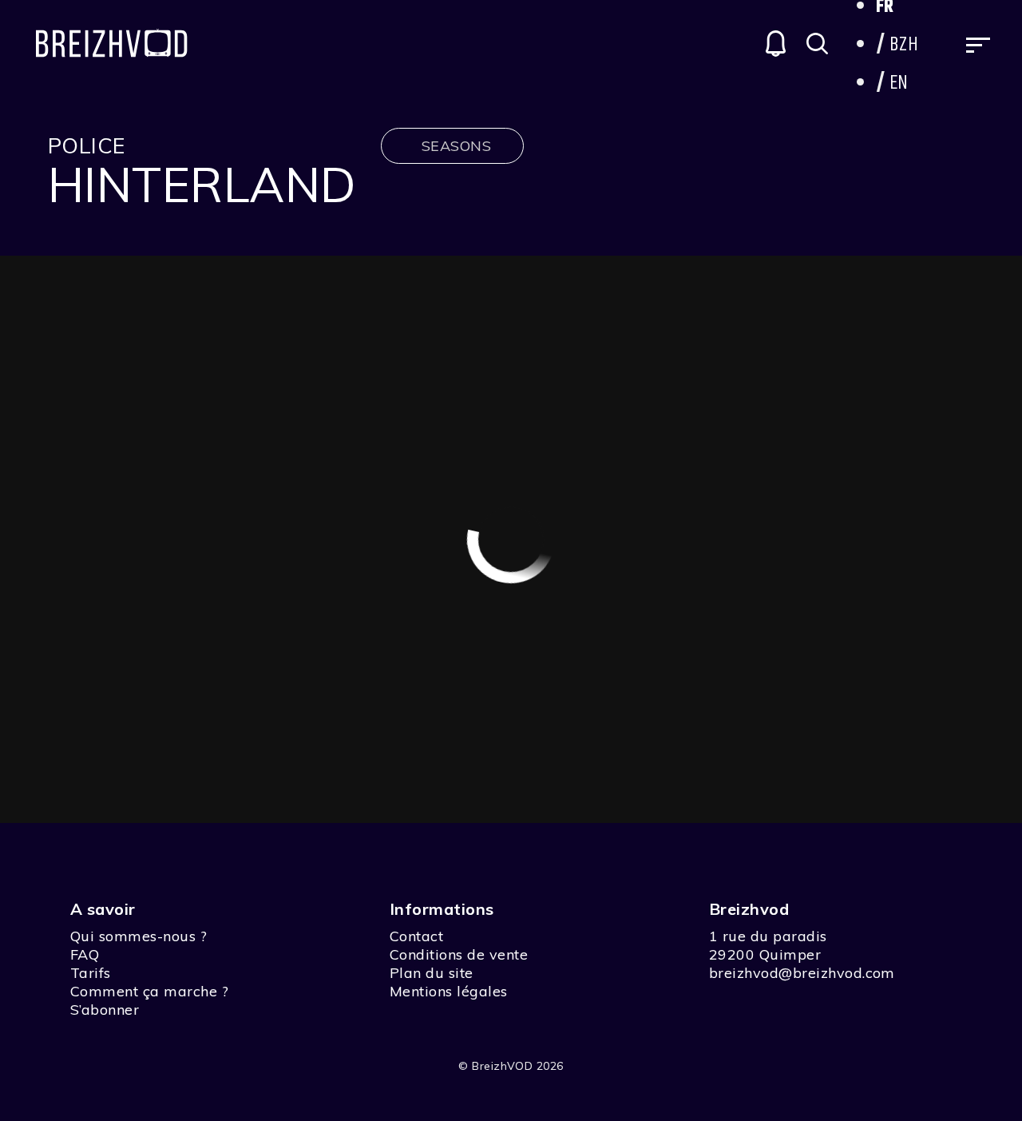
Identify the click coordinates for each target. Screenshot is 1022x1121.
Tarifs (90, 973)
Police (86, 145)
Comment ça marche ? (149, 991)
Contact (416, 936)
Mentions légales (449, 991)
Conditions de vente (459, 954)
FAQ (84, 954)
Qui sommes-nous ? (138, 936)
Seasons (456, 146)
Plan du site (431, 973)
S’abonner (104, 1009)
